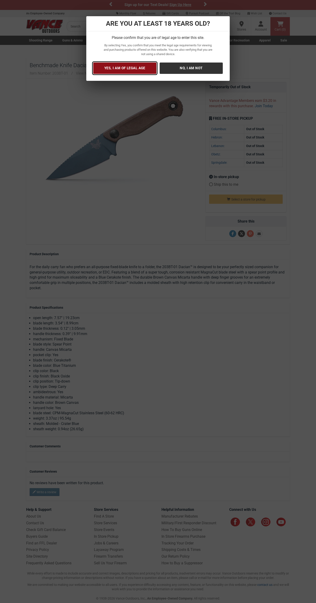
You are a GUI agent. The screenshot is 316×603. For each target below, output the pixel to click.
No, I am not (191, 68)
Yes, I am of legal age (124, 68)
